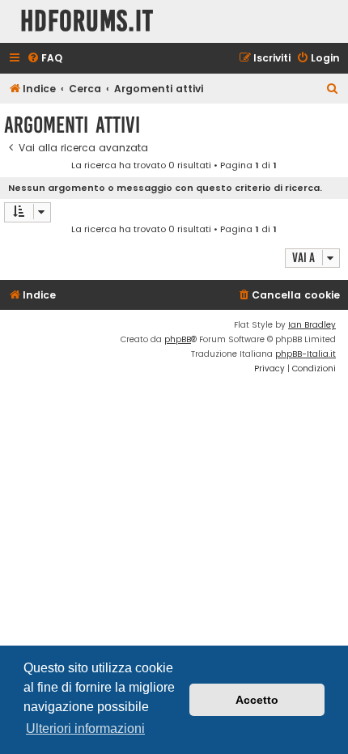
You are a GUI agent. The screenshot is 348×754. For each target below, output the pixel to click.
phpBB (177, 339)
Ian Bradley (312, 325)
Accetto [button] (257, 699)
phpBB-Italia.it (305, 354)
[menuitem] (44, 59)
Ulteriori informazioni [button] (85, 728)
